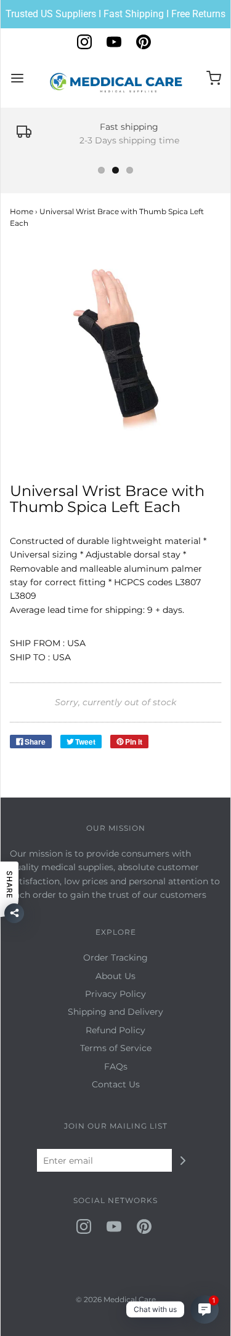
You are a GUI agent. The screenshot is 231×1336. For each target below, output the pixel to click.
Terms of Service (116, 1048)
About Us (115, 976)
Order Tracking (115, 957)
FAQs (116, 1066)
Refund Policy (115, 1030)
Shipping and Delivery (115, 1011)
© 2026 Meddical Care (116, 1299)
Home (21, 211)
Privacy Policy (115, 993)
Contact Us (116, 1084)
